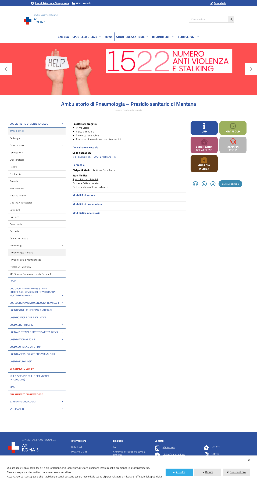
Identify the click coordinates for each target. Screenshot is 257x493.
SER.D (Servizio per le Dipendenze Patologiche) (29, 377)
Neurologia (15, 210)
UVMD (13, 281)
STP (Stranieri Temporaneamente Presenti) (30, 274)
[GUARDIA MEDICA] (204, 160)
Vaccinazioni (17, 409)
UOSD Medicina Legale (22, 339)
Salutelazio (220, 3)
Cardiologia (15, 138)
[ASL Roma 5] (157, 448)
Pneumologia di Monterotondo (26, 259)
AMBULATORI (204, 147)
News (109, 37)
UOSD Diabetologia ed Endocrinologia (32, 354)
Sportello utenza (85, 37)
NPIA (12, 387)
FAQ (115, 447)
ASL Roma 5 (169, 447)
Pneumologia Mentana (22, 252)
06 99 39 (233, 147)
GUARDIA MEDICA (204, 167)
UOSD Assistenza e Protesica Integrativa (34, 332)
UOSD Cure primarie (21, 325)
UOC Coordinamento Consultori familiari (34, 303)
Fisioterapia (15, 174)
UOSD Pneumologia (21, 361)
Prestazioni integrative (20, 267)
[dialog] (128, 474)
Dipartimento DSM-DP (22, 368)
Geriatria (14, 181)
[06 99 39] (233, 141)
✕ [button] (249, 460)
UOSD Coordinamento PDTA (25, 347)
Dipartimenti (161, 37)
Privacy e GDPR (79, 451)
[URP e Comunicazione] (157, 455)
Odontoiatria (16, 224)
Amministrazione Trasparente (52, 3)
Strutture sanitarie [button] (130, 37)
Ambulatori (17, 131)
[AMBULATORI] (204, 141)
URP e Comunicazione (174, 454)
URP (204, 131)
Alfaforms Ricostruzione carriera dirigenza (129, 453)
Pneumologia (16, 245)
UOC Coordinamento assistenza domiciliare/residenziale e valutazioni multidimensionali (33, 292)
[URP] (204, 126)
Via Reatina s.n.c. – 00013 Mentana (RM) (95, 156)
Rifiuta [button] (209, 472)
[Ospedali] (206, 454)
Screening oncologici (22, 401)
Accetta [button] (180, 472)
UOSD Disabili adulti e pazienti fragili (31, 310)
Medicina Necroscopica (21, 202)
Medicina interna (18, 195)
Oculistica (14, 217)
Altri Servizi (186, 37)
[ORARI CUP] (233, 126)
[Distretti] (206, 447)
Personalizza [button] (238, 472)
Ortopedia (14, 231)
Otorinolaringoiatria (19, 238)
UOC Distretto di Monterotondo (29, 123)
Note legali (76, 447)
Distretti (216, 446)
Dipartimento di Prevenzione (26, 394)
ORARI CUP (233, 131)
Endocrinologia (17, 159)
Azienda (63, 37)
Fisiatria (13, 167)
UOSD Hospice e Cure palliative (28, 317)
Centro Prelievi (17, 145)
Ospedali (216, 453)
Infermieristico (17, 188)
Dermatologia (16, 152)
